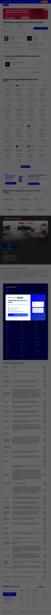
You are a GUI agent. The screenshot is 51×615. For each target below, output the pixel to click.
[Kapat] (44, 296)
